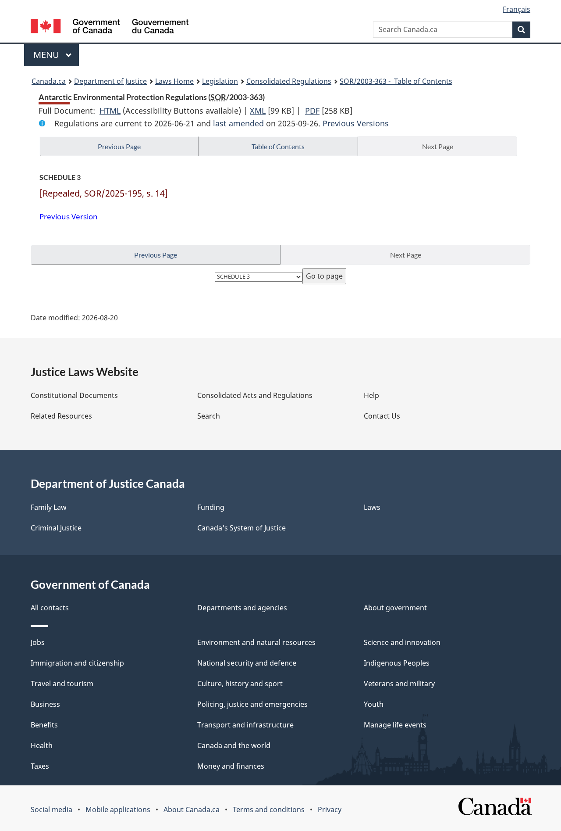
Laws (372, 507)
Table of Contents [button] (278, 146)
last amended (238, 123)
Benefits (44, 725)
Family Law (49, 507)
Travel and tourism (62, 683)
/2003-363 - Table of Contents (396, 81)
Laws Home (174, 81)
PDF (312, 110)
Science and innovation (402, 642)
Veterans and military (399, 683)
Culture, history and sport (240, 683)
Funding (210, 507)
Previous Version (68, 216)
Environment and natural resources (256, 642)
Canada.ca (49, 81)
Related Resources (61, 416)
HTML (110, 110)
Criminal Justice (56, 528)
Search (208, 416)
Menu (47, 55)
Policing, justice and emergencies (252, 704)
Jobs (38, 642)
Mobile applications (117, 809)
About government (395, 608)
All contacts (50, 608)
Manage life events (395, 725)
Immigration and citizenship (77, 663)
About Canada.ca (191, 809)
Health (42, 745)
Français (516, 9)
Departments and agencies (242, 608)
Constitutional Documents (74, 395)
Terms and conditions (269, 809)
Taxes (40, 766)
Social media (51, 809)
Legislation (220, 81)
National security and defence (246, 663)
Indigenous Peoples (397, 663)
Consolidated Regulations (288, 81)
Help (371, 395)
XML (258, 110)
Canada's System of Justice (241, 528)
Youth (373, 704)
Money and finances (230, 766)
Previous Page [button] (119, 146)
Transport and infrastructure (245, 725)
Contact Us (382, 416)
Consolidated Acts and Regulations (254, 395)
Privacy (329, 809)
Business (45, 704)
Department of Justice (110, 81)
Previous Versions (356, 123)
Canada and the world (233, 745)
